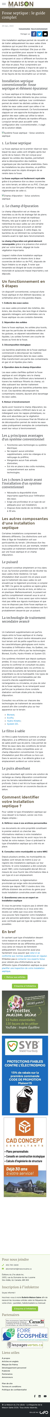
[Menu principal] (4, 4)
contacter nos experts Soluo (31, 959)
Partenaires (7, 1374)
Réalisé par (33, 1412)
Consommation (24, 29)
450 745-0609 (12, 1265)
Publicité (6, 1371)
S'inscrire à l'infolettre (25, 986)
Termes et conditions (11, 1386)
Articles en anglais (10, 1361)
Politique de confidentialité (14, 1390)
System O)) (12, 724)
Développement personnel (14, 1368)
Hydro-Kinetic (14, 721)
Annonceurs (7, 1377)
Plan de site (7, 1383)
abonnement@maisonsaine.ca (19, 1269)
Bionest (10, 714)
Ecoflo (10, 717)
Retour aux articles (15, 977)
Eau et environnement (39, 29)
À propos (6, 1358)
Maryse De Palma (10, 1364)
